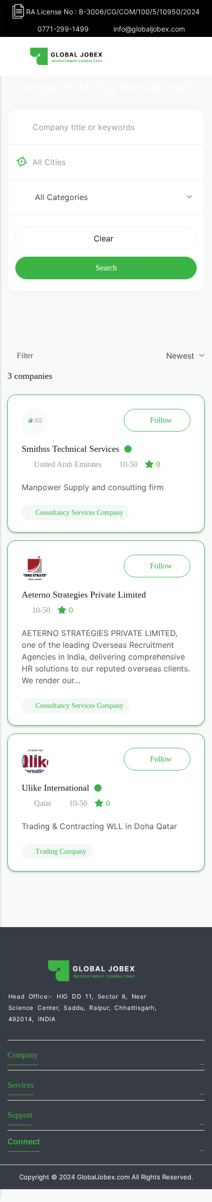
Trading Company (60, 851)
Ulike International (55, 788)
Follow (161, 420)
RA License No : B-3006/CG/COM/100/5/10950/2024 (113, 11)
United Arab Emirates (67, 464)
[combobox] (113, 162)
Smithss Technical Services (70, 449)
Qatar (41, 803)
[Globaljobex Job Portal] (67, 55)
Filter (25, 355)
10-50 (128, 464)
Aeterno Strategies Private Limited (84, 595)
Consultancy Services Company (79, 512)
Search (106, 268)
